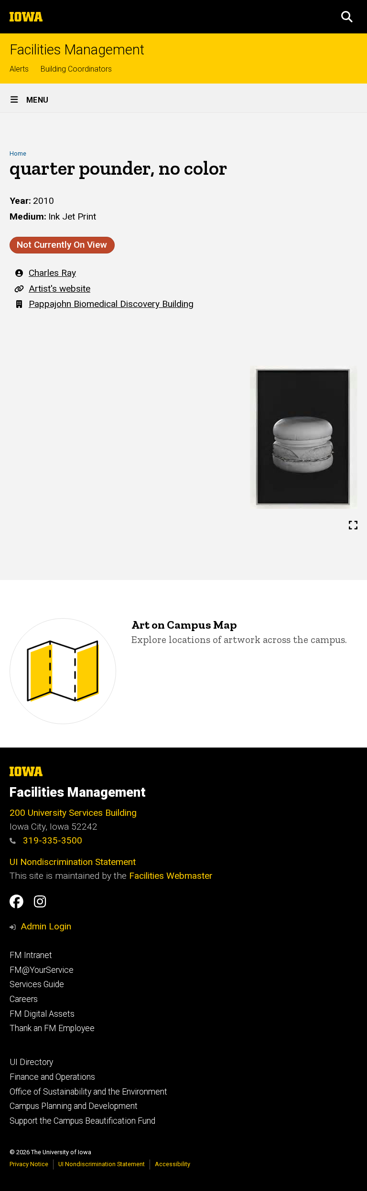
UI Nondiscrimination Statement (73, 861)
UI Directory (31, 1062)
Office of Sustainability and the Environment (88, 1091)
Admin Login (46, 926)
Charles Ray (52, 272)
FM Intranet (31, 955)
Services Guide (37, 984)
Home (18, 153)
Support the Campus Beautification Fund (82, 1121)
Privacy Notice (29, 1164)
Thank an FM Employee (52, 1028)
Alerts (19, 69)
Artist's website (59, 288)
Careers (24, 999)
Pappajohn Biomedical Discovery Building (111, 303)
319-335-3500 (51, 840)
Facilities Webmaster (171, 875)
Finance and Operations (52, 1077)
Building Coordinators (76, 69)
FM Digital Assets (42, 1014)
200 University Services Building (73, 812)
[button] (347, 16)
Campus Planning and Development (74, 1106)
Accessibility (172, 1164)
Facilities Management (77, 50)
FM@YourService (42, 970)
